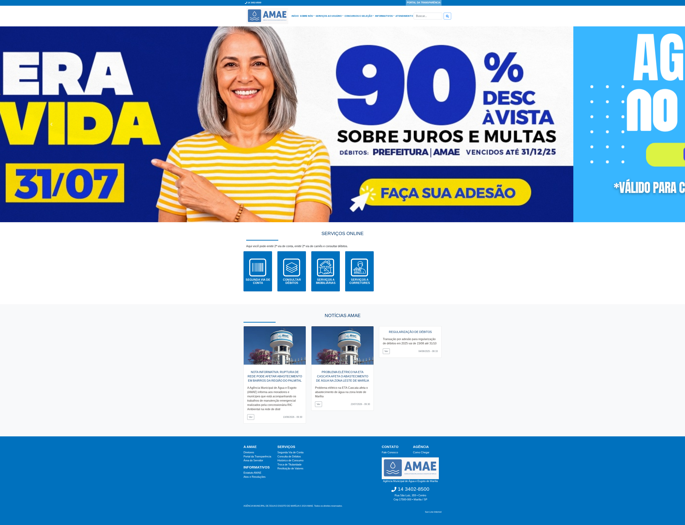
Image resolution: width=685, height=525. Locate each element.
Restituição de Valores (290, 468)
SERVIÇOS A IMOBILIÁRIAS (326, 281)
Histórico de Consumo (290, 460)
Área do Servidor (253, 460)
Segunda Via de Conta (290, 452)
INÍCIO (295, 15)
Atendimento (404, 16)
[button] (51, 124)
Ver (251, 417)
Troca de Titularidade (289, 464)
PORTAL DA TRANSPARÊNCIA (423, 2)
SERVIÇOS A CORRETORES (359, 281)
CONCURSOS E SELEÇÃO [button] (358, 16)
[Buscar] (447, 16)
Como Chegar (421, 452)
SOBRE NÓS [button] (306, 16)
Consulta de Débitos (289, 456)
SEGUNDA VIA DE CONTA (258, 281)
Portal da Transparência (257, 456)
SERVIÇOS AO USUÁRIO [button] (329, 16)
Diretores (248, 452)
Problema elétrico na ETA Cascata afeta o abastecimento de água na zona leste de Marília (341, 392)
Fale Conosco (390, 452)
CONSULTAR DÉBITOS (292, 281)
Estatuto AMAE (252, 472)
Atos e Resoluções (254, 476)
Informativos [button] (384, 16)
